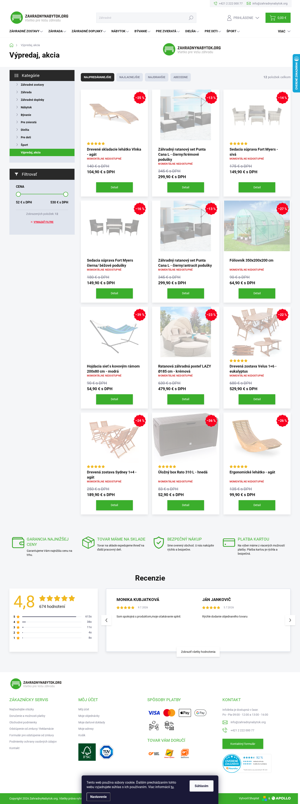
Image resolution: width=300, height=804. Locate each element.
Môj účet (83, 709)
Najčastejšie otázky (21, 709)
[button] (290, 620)
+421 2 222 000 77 (242, 730)
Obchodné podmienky (23, 722)
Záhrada (26, 92)
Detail (114, 187)
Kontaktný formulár (242, 743)
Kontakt (14, 748)
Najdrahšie (156, 77)
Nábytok (26, 107)
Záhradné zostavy (32, 84)
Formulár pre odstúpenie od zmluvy (31, 735)
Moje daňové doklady (91, 722)
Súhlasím (201, 786)
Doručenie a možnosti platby (27, 715)
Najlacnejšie (129, 77)
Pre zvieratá (29, 122)
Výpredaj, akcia (31, 152)
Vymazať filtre (43, 222)
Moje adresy (86, 728)
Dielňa (25, 129)
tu (172, 787)
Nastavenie (98, 797)
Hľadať (191, 17)
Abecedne (180, 77)
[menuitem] (26, 31)
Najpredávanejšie (97, 77)
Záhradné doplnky (32, 99)
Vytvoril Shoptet (249, 798)
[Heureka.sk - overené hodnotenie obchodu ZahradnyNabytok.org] (246, 763)
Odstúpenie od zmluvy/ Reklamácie (31, 728)
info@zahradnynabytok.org (248, 722)
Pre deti (26, 137)
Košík (81, 735)
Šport (24, 145)
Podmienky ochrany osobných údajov (33, 741)
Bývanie (26, 115)
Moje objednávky (89, 715)
